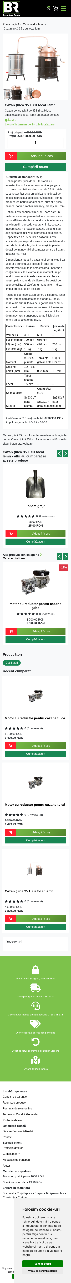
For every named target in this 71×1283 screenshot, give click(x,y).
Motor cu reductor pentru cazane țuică (35, 606)
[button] (59, 453)
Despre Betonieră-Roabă (18, 1131)
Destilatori (12, 662)
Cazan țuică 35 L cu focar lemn (29, 891)
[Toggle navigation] (63, 8)
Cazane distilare (14, 558)
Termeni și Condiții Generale (20, 1114)
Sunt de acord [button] (42, 1263)
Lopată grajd (35, 506)
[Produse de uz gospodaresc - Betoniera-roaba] (12, 8)
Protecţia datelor (13, 1147)
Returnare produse (14, 1102)
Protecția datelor (13, 1120)
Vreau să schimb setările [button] (42, 1270)
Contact (7, 1137)
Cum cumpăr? (11, 1153)
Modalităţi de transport (16, 1159)
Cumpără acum (35, 541)
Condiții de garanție (15, 1096)
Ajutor (6, 1165)
